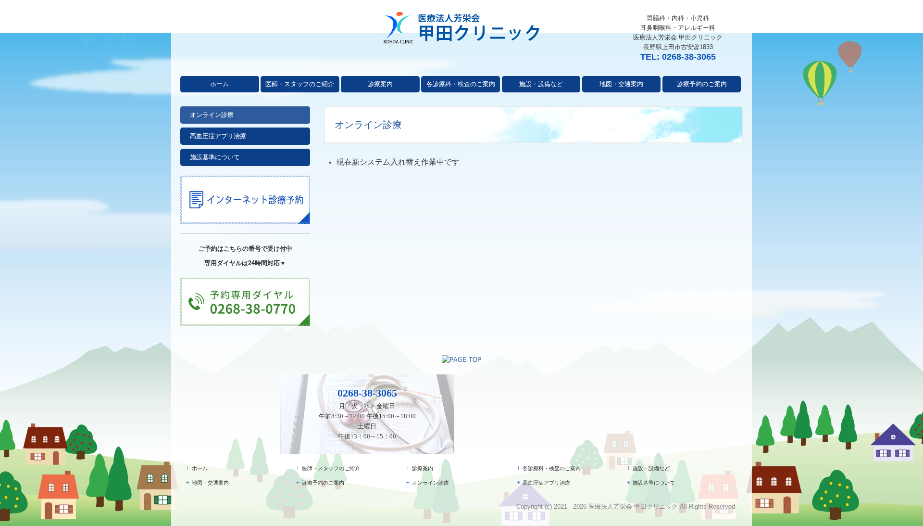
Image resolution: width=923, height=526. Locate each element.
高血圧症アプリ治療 (218, 136)
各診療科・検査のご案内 (460, 84)
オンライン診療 (212, 114)
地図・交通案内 (621, 84)
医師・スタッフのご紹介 (299, 84)
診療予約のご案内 (702, 84)
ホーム (219, 84)
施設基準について (215, 157)
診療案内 (380, 84)
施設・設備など (541, 84)
